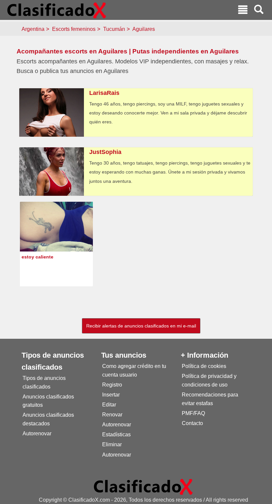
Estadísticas (116, 434)
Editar (109, 404)
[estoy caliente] (56, 233)
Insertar (111, 394)
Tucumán (114, 29)
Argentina (33, 29)
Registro (112, 385)
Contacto (192, 423)
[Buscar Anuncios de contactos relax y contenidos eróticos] (258, 10)
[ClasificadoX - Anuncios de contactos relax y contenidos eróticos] (143, 486)
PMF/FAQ (193, 413)
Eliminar (112, 444)
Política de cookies (204, 366)
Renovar (112, 414)
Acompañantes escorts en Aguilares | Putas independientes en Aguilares (128, 51)
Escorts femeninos (74, 29)
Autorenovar (37, 433)
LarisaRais (104, 93)
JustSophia (105, 152)
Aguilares (143, 29)
